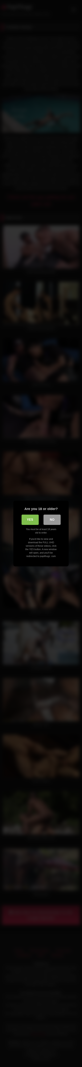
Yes (30, 519)
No (52, 519)
